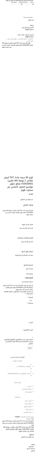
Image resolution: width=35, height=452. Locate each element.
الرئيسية (30, 39)
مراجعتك (30, 303)
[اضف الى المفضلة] (32, 442)
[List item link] (17, 371)
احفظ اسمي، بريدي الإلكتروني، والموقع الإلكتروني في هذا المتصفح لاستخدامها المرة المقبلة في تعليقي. (18, 341)
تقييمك (30, 297)
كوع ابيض (30, 41)
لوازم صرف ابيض (11, 39)
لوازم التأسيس (22, 39)
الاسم (31, 323)
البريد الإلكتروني (28, 330)
